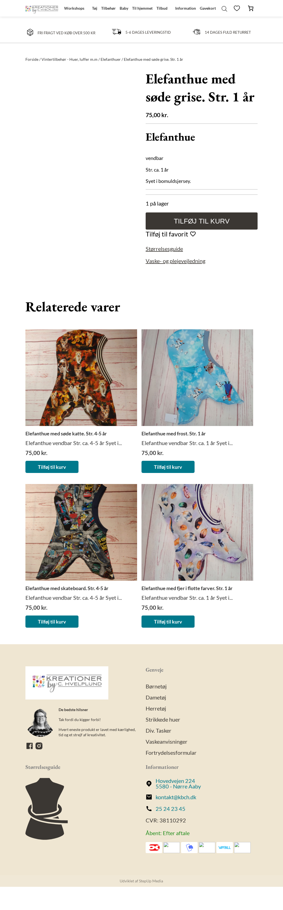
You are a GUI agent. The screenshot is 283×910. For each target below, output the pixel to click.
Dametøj (156, 697)
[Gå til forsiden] (41, 8)
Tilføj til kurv (202, 221)
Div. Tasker (158, 730)
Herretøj (156, 708)
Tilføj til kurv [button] (52, 467)
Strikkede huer (163, 719)
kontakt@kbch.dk (176, 797)
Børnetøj (156, 686)
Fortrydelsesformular (171, 752)
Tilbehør (108, 8)
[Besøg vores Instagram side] (39, 748)
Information (185, 8)
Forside (31, 59)
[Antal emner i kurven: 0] (251, 8)
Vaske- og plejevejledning (175, 260)
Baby (124, 8)
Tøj (94, 8)
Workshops (74, 8)
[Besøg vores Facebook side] (30, 748)
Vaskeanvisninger (166, 741)
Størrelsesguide (164, 248)
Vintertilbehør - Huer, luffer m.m (69, 59)
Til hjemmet (142, 8)
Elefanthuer (111, 59)
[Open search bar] (224, 8)
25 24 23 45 (170, 808)
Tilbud (161, 8)
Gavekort (208, 8)
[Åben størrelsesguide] (46, 837)
